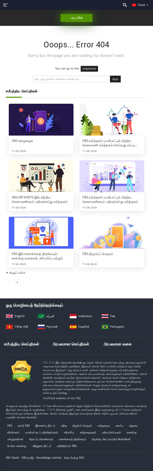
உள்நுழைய (104, 425)
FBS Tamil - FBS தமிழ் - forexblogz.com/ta (33, 457)
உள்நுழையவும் (88, 432)
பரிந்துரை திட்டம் (41, 446)
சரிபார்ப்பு (69, 432)
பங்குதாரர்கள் (15, 439)
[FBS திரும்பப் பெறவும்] (111, 233)
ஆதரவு (133, 425)
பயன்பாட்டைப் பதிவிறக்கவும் (41, 432)
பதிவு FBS (76, 18)
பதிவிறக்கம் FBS (67, 446)
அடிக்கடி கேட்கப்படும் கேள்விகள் (111, 439)
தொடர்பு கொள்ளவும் (41, 439)
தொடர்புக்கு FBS (74, 457)
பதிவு (64, 425)
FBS (9, 425)
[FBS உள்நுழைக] (41, 120)
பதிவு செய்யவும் (111, 432)
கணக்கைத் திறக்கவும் (72, 439)
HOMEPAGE (89, 68)
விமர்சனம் (13, 432)
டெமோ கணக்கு (16, 446)
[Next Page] (17, 282)
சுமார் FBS (24, 425)
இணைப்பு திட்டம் (45, 425)
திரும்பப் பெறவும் (82, 425)
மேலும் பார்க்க (17, 272)
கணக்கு (132, 432)
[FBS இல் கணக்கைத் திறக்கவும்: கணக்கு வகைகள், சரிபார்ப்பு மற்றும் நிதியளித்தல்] (41, 233)
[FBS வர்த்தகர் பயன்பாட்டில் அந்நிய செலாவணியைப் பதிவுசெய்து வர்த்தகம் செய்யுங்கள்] (111, 176)
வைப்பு (119, 425)
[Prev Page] (9, 282)
